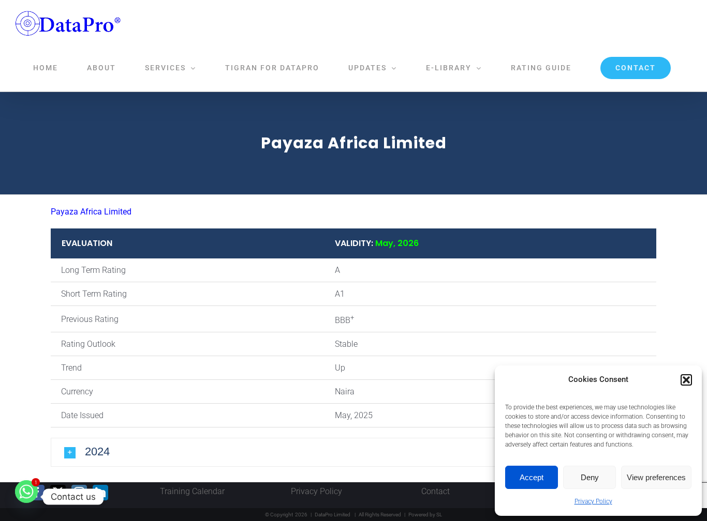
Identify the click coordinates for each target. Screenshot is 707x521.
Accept (531, 477)
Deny (590, 477)
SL (439, 514)
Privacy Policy (593, 501)
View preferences (656, 477)
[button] (686, 380)
